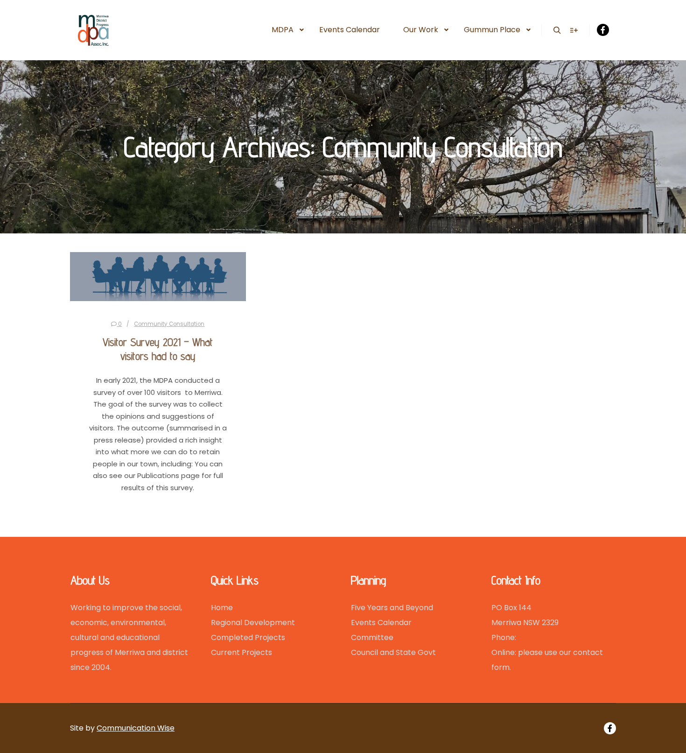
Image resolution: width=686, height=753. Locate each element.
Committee (372, 637)
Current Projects (241, 652)
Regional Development (253, 622)
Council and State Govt (393, 652)
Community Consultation (169, 324)
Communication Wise (136, 728)
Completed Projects (248, 637)
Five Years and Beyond (392, 607)
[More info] (574, 30)
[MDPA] (125, 30)
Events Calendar (381, 622)
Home (222, 607)
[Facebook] (603, 30)
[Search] (557, 30)
